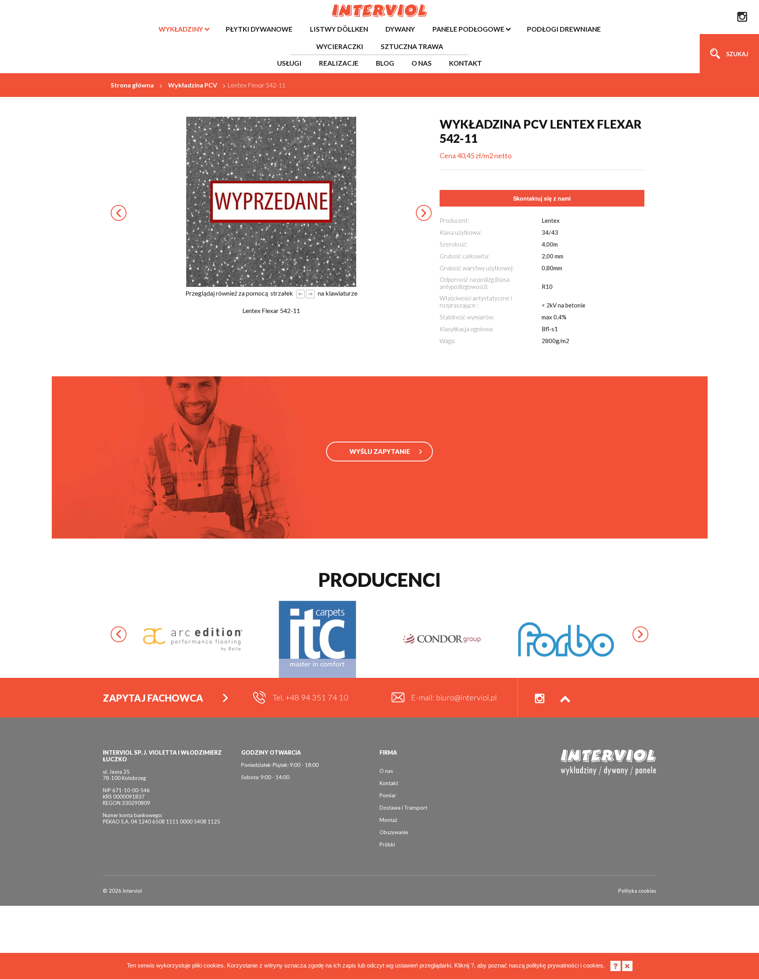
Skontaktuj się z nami (542, 198)
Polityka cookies (637, 891)
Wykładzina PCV (192, 85)
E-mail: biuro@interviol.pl (454, 697)
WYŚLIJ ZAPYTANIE (379, 451)
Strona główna (132, 85)
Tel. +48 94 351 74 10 (310, 697)
